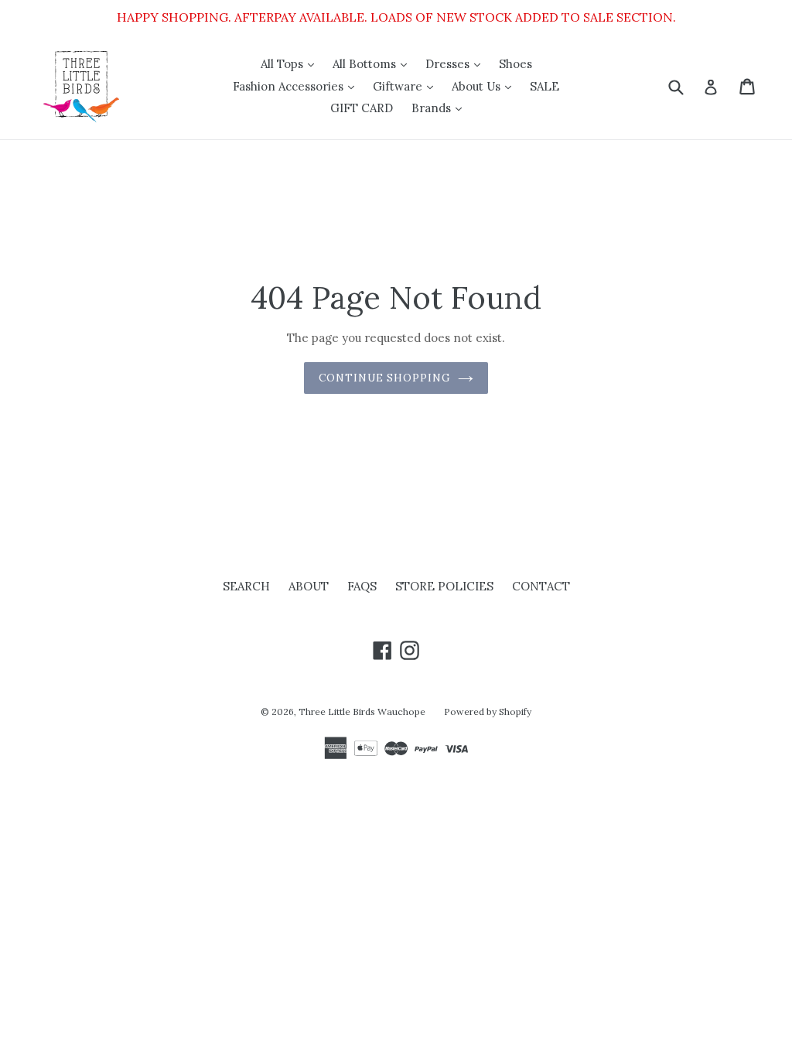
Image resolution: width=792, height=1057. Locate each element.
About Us (485, 86)
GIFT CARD (361, 108)
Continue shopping (385, 378)
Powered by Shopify (487, 711)
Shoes (515, 63)
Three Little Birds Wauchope (362, 711)
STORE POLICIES (444, 586)
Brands (440, 107)
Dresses (456, 63)
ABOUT (308, 586)
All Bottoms (374, 63)
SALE (544, 86)
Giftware (407, 86)
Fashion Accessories (297, 86)
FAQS (362, 586)
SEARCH (246, 586)
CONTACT (541, 586)
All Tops (291, 63)
